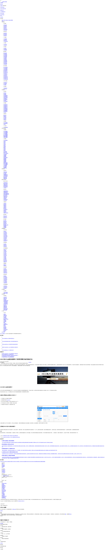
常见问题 (3, 464)
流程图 (3, 484)
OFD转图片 (17, 461)
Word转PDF (5, 461)
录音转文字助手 (4, 496)
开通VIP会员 (14, 509)
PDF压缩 (24, 461)
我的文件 (7, 20)
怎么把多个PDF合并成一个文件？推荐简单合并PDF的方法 (11, 437)
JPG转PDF (3, 470)
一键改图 (3, 494)
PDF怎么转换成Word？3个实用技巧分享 (7, 354)
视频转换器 (3, 487)
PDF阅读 (34, 461)
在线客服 (4, 475)
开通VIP (1, 5)
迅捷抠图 (3, 493)
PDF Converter (4, 490)
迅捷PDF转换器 (4, 483)
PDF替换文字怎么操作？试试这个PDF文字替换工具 (10, 435)
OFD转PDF (14, 461)
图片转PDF (26, 461)
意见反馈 (3, 465)
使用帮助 (11, 20)
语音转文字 (3, 471)
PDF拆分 (32, 461)
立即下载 (30, 362)
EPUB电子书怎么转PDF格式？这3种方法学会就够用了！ (10, 355)
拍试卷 (3, 492)
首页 (1, 333)
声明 (2, 467)
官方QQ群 (7, 475)
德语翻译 (44, 461)
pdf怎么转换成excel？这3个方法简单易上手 (8, 356)
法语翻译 (41, 461)
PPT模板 (3, 488)
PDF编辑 (8, 461)
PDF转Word (2, 461)
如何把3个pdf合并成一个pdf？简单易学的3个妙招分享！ (10, 353)
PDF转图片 (11, 461)
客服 (9, 20)
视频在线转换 (38, 461)
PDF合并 (29, 461)
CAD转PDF (21, 461)
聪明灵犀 (3, 495)
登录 (2, 20)
